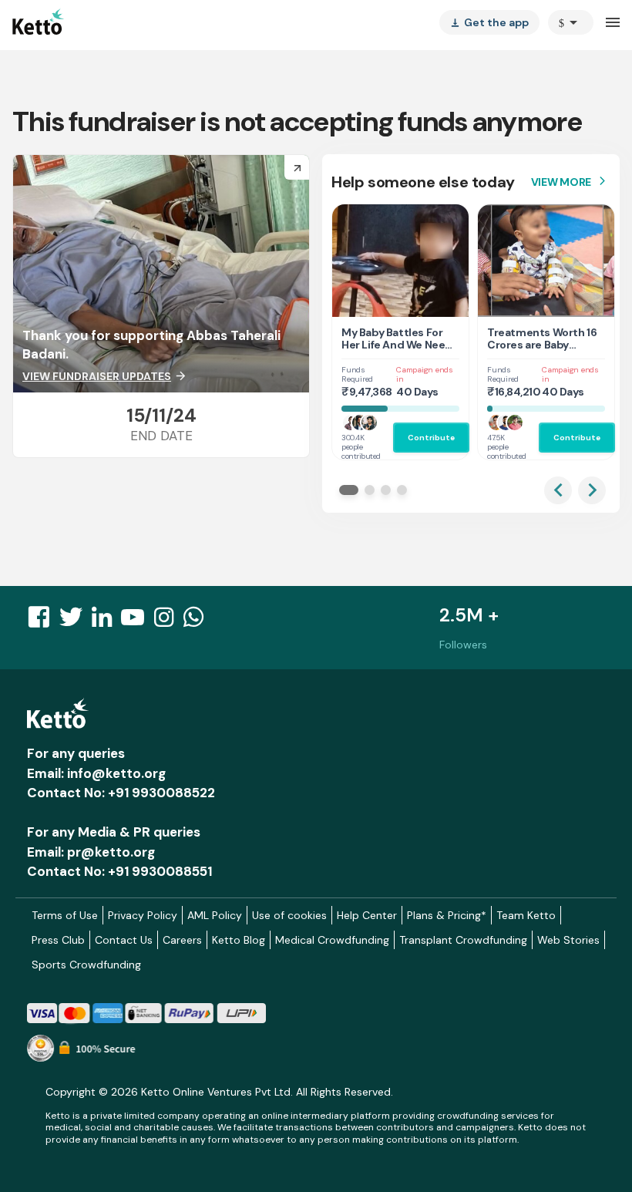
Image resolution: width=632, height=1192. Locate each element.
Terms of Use (65, 915)
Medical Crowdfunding (332, 940)
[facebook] (43, 621)
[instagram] (168, 621)
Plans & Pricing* (446, 915)
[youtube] (137, 621)
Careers (182, 940)
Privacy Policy (142, 915)
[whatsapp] (198, 621)
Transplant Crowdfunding (463, 940)
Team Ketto (526, 915)
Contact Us (124, 940)
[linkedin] (106, 621)
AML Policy (214, 915)
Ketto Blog (238, 940)
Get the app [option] (489, 22)
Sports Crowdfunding (86, 964)
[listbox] (489, 22)
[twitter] (75, 621)
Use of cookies (289, 915)
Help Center (367, 915)
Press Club (58, 940)
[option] (570, 22)
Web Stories (568, 940)
